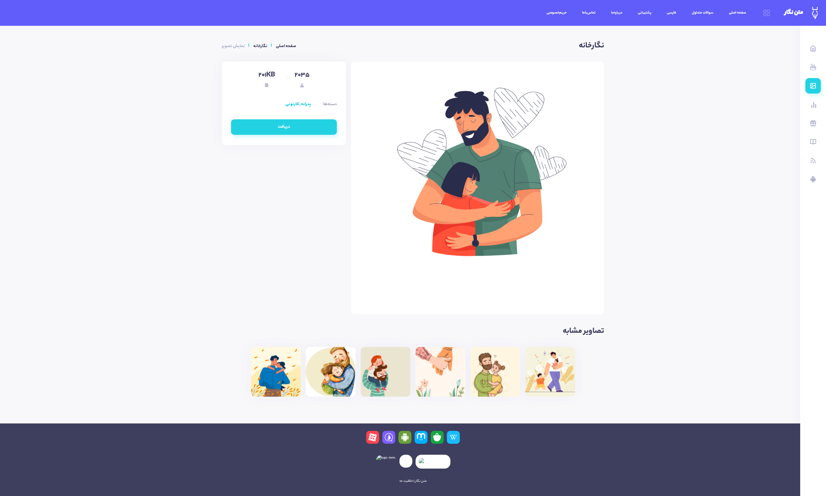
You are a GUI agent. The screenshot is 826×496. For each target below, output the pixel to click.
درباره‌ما (616, 13)
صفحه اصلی (737, 13)
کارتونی (292, 104)
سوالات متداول (702, 13)
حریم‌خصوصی (557, 13)
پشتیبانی (644, 13)
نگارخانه (260, 46)
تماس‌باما (589, 13)
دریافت (284, 127)
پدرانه (306, 104)
